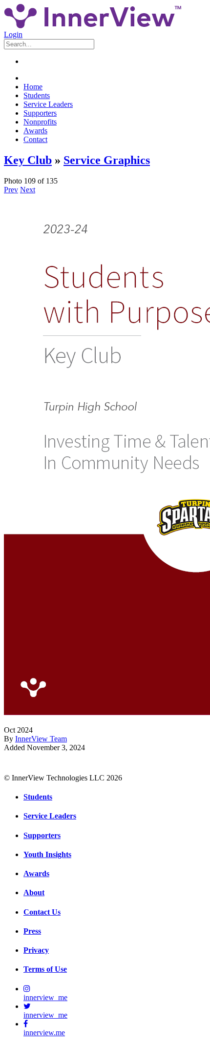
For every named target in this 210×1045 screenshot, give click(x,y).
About (33, 892)
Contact (35, 139)
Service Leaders (48, 104)
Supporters (40, 113)
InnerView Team (41, 739)
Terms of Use (45, 969)
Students (36, 95)
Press (32, 931)
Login (13, 34)
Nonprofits (40, 122)
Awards (35, 130)
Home (32, 86)
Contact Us (42, 912)
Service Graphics (106, 160)
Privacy (36, 950)
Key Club (28, 160)
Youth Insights (47, 854)
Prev (11, 189)
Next (27, 189)
